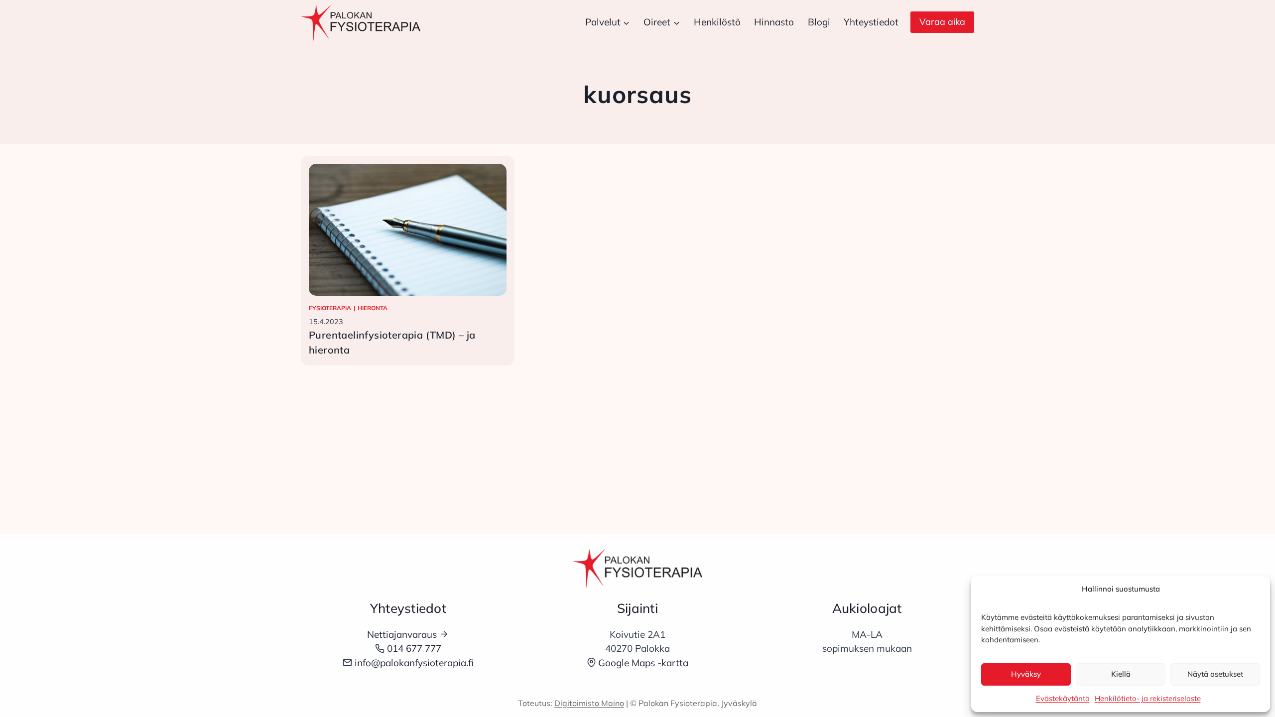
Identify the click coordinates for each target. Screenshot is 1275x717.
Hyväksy (1026, 674)
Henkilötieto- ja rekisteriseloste (1148, 698)
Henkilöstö (717, 22)
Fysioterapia (330, 308)
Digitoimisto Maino (589, 703)
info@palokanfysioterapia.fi (414, 663)
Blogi (819, 22)
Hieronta (372, 308)
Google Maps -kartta (643, 663)
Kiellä (1121, 674)
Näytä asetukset (1215, 674)
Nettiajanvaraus (402, 634)
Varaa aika (942, 21)
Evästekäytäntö (1063, 698)
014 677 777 (414, 648)
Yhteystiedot (871, 22)
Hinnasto (774, 22)
